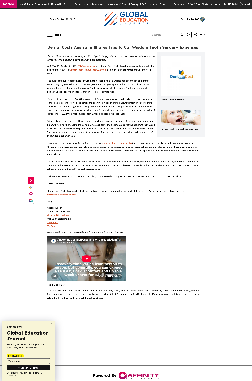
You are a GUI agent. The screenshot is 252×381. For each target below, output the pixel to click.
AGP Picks (8, 4)
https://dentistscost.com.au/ (61, 194)
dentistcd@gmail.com (58, 215)
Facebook (52, 222)
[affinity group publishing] (31, 193)
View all (246, 4)
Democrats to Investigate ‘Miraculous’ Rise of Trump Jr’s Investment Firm (119, 4)
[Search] (182, 35)
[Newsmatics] (31, 200)
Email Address (15, 355)
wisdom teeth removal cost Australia (87, 69)
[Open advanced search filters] (188, 35)
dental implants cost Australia (116, 143)
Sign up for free (28, 367)
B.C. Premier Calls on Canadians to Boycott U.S (37, 4)
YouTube (51, 226)
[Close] (51, 324)
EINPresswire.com (87, 66)
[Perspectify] (31, 187)
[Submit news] (31, 180)
